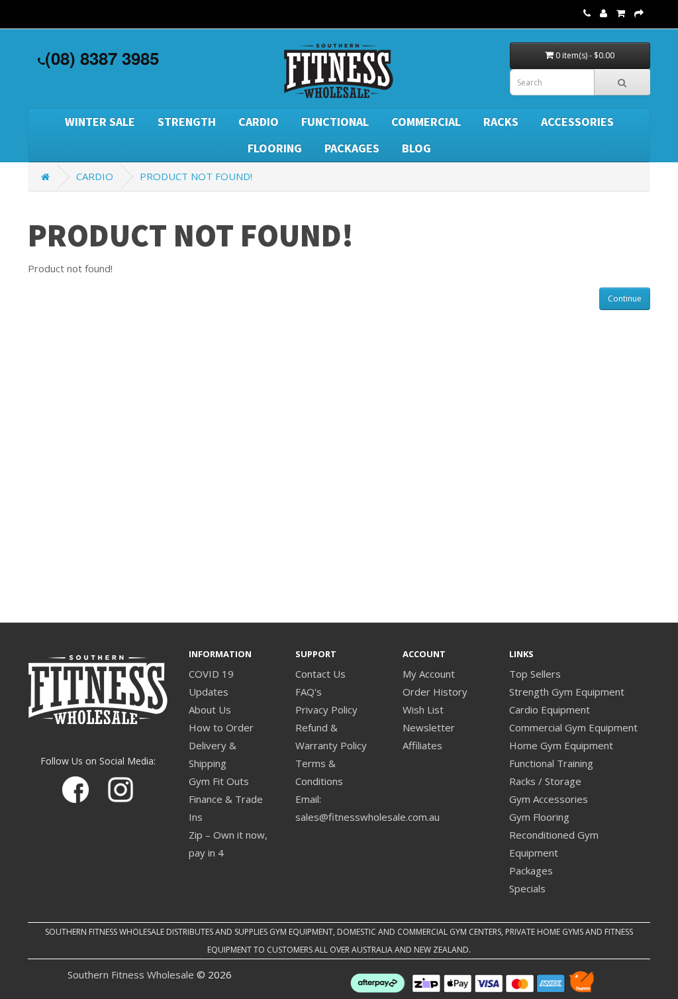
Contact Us (320, 673)
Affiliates (422, 745)
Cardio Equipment (549, 709)
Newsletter (429, 727)
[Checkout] (639, 12)
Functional (335, 121)
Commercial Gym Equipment (573, 727)
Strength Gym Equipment (566, 691)
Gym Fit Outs (219, 781)
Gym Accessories (548, 799)
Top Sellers (535, 673)
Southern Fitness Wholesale (131, 974)
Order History (435, 691)
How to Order (221, 727)
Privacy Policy (326, 709)
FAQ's (308, 691)
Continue (625, 298)
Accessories (577, 121)
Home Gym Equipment (561, 745)
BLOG (416, 148)
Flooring (275, 148)
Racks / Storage (545, 781)
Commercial (426, 121)
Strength (187, 121)
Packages (351, 148)
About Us (210, 709)
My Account (429, 673)
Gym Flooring (539, 816)
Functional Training (551, 763)
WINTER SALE (100, 121)
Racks (500, 121)
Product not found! (196, 176)
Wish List (423, 709)
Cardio (258, 121)
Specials (527, 888)
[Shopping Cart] (620, 12)
